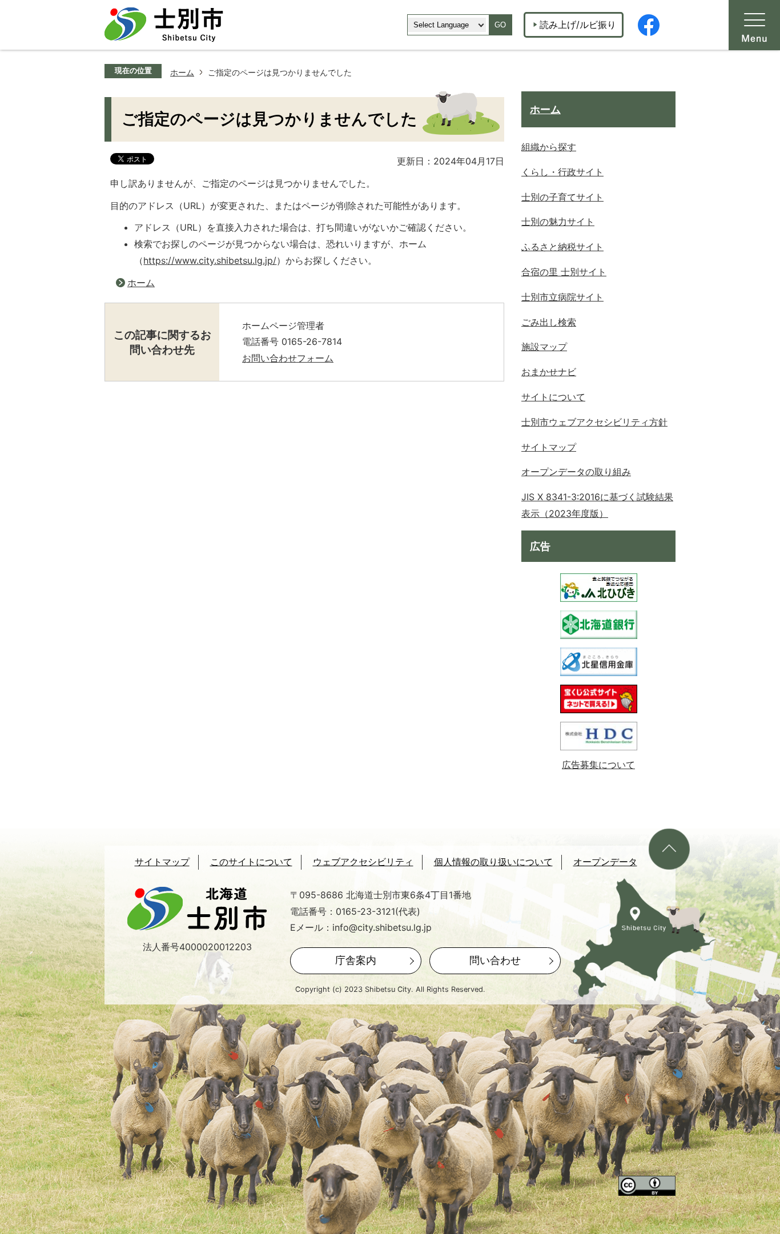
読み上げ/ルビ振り (578, 24)
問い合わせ (495, 960)
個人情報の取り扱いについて (493, 862)
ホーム (182, 72)
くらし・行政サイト (562, 172)
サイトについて (553, 397)
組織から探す (548, 146)
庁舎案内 (355, 960)
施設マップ (544, 346)
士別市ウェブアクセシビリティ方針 (594, 422)
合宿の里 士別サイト (563, 272)
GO (500, 25)
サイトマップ (548, 447)
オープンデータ (605, 862)
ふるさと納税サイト (562, 246)
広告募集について (598, 764)
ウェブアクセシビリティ (363, 862)
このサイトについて (251, 862)
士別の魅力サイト (557, 221)
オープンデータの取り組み (576, 471)
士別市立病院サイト (562, 297)
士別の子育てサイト (562, 197)
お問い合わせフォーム (287, 358)
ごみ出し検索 (548, 322)
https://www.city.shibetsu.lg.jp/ (209, 260)
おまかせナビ (548, 371)
